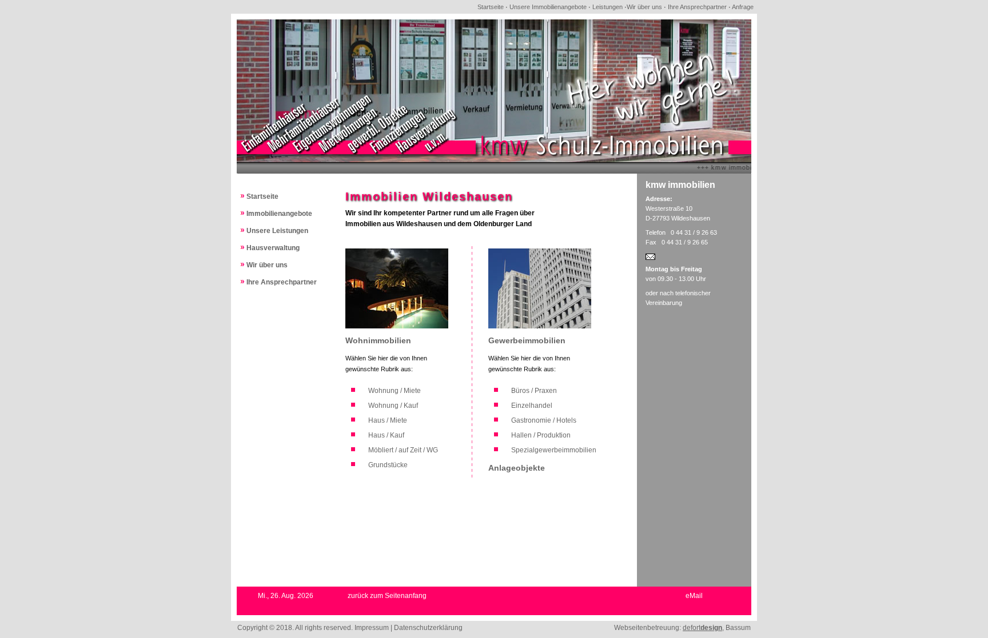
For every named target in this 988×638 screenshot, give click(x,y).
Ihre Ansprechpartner (697, 6)
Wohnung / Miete (394, 391)
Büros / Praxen (534, 391)
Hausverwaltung (273, 248)
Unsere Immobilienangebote (548, 6)
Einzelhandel (531, 406)
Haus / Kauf (386, 435)
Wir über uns (644, 6)
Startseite (490, 6)
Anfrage (743, 6)
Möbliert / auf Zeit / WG (403, 450)
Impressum (371, 628)
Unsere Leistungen (277, 231)
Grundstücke (388, 465)
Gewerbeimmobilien (526, 340)
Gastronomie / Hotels (543, 420)
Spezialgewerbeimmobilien (553, 450)
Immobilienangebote (279, 214)
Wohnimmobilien (378, 340)
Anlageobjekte (516, 467)
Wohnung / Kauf (393, 406)
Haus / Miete (387, 420)
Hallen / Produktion (541, 435)
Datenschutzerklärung (428, 628)
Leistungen (607, 6)
